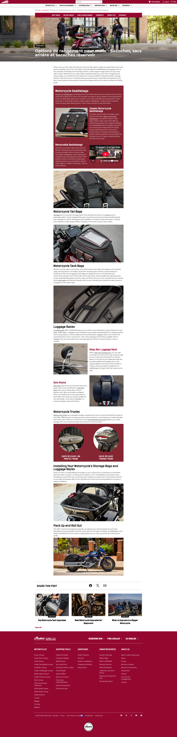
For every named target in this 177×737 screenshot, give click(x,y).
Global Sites (99, 715)
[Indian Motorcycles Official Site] (4, 1)
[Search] (100, 1)
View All (38, 627)
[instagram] (126, 715)
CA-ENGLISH (131, 638)
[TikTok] (141, 715)
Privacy (62, 715)
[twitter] (131, 715)
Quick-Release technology (97, 419)
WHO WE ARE (113, 5)
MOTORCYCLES (50, 5)
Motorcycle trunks (60, 415)
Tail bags (56, 215)
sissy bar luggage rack (103, 353)
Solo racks (57, 386)
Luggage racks (58, 330)
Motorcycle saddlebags (63, 94)
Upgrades (45, 10)
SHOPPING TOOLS (100, 5)
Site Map (55, 715)
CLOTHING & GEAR (84, 5)
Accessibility (89, 715)
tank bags (62, 280)
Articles (37, 10)
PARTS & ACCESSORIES (67, 5)
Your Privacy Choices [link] (73, 715)
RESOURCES (126, 5)
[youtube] (136, 715)
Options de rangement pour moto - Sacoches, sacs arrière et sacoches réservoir (79, 10)
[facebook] (121, 715)
